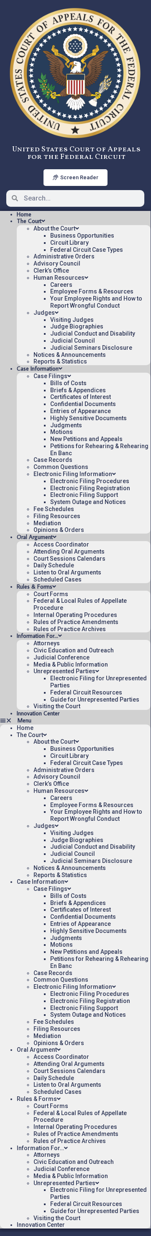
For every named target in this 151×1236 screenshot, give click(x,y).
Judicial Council (72, 340)
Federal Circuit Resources (86, 692)
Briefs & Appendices (78, 390)
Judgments (66, 425)
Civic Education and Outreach (73, 650)
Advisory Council (56, 263)
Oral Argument (35, 537)
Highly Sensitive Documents (88, 418)
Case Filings (50, 376)
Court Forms (50, 594)
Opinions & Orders (58, 529)
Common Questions (60, 467)
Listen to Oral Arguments (67, 572)
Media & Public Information (70, 664)
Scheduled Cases (57, 579)
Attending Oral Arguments (69, 551)
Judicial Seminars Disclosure (91, 347)
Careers (61, 284)
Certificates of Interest (80, 397)
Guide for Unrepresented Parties (94, 699)
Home (24, 214)
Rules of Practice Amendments (75, 622)
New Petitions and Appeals (86, 439)
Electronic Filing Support (84, 494)
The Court (29, 221)
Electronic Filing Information (72, 474)
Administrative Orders (64, 256)
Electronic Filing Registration (90, 488)
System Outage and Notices (88, 502)
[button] (75, 720)
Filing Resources (56, 516)
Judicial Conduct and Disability (92, 333)
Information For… (37, 635)
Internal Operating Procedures (75, 615)
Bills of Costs (68, 383)
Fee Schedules (53, 509)
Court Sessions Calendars (69, 558)
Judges (44, 312)
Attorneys (46, 643)
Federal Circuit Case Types (86, 249)
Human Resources (58, 277)
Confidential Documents (83, 404)
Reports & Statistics (60, 361)
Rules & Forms (34, 586)
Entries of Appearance (80, 411)
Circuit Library (69, 242)
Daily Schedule (53, 565)
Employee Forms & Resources (91, 291)
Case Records (52, 459)
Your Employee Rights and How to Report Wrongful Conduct (96, 302)
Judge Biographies (76, 326)
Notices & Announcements (69, 354)
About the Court (54, 228)
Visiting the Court (56, 706)
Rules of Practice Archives (69, 629)
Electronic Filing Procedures (89, 481)
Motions (61, 432)
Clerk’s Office (51, 270)
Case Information (38, 368)
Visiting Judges (72, 319)
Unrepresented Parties (64, 671)
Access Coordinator (61, 544)
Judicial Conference (61, 657)
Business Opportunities (82, 235)
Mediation (47, 523)
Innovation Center (38, 713)
